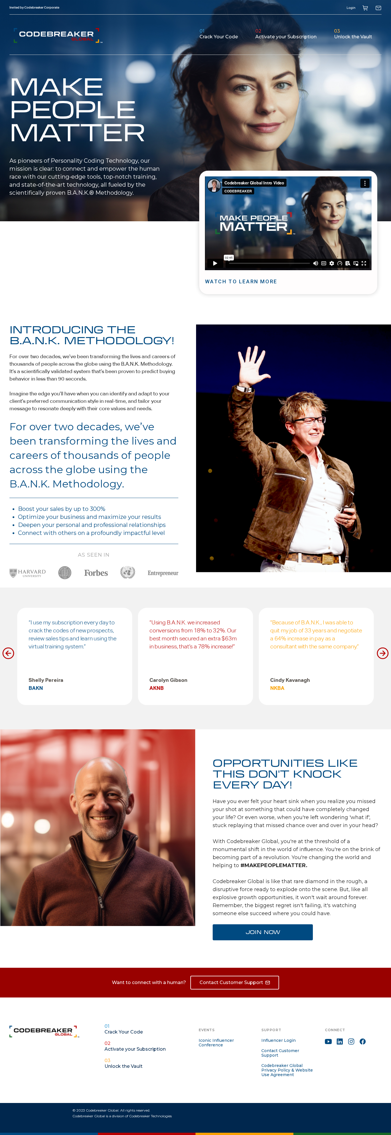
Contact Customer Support (280, 1053)
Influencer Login (278, 1040)
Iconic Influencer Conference (216, 1043)
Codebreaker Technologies (150, 1116)
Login (351, 8)
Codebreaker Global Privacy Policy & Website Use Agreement (287, 1070)
